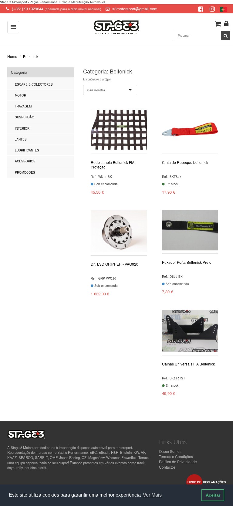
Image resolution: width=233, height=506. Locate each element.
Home (12, 56)
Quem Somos (170, 451)
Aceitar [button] (213, 495)
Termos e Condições (176, 456)
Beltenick (30, 56)
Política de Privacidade (178, 461)
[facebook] (201, 8)
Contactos (167, 467)
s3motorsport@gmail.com (134, 9)
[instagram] (213, 8)
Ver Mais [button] (152, 495)
